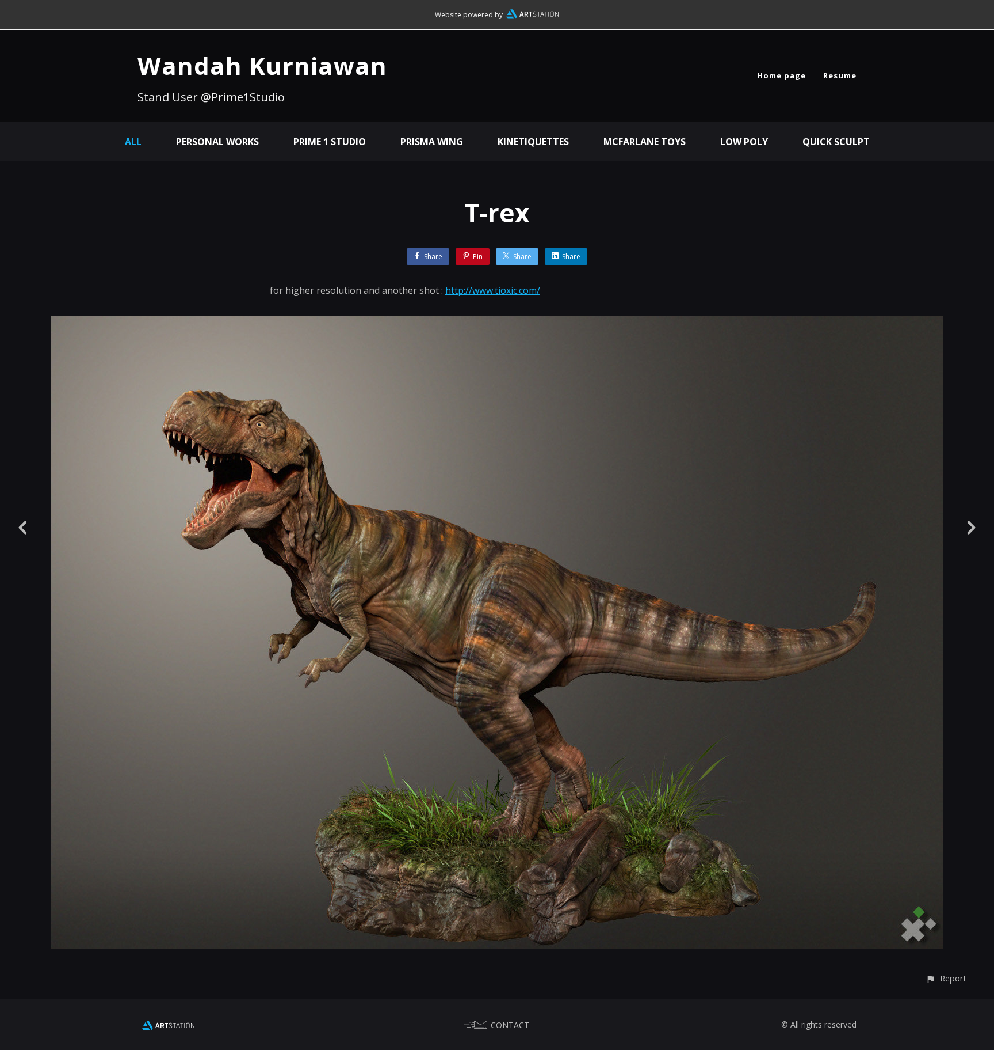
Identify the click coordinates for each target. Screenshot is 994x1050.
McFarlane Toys (644, 141)
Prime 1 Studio (329, 141)
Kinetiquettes (533, 141)
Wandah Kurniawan (262, 65)
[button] (946, 978)
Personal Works (217, 141)
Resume (840, 75)
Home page (781, 75)
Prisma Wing (431, 141)
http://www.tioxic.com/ (492, 290)
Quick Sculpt (836, 141)
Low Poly (744, 141)
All (133, 141)
